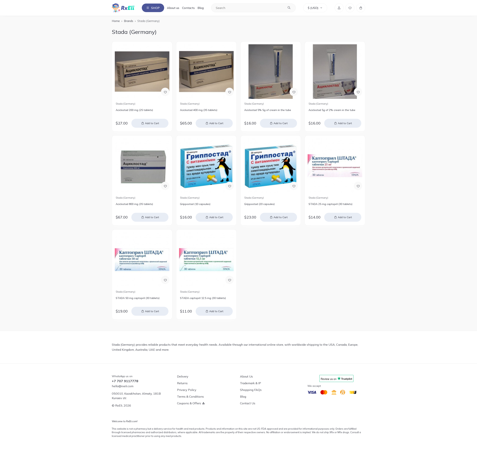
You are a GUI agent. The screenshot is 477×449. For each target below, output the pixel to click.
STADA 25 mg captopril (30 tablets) (330, 204)
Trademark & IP (250, 383)
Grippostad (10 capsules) (195, 204)
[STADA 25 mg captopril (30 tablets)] (335, 165)
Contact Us (247, 403)
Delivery (182, 376)
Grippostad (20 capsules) (259, 204)
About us (173, 7)
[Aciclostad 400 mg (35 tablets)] (206, 71)
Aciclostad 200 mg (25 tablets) (134, 110)
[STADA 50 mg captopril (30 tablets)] (142, 259)
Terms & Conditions (190, 396)
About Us (246, 376)
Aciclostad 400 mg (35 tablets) (198, 110)
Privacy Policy (186, 389)
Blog (201, 7)
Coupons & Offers (189, 403)
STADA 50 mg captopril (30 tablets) (137, 298)
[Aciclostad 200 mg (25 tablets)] (142, 71)
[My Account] (339, 7)
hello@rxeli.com (122, 386)
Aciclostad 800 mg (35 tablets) (134, 204)
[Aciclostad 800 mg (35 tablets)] (142, 165)
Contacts (188, 7)
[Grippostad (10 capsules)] (206, 165)
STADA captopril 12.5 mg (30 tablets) (203, 298)
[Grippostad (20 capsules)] (270, 165)
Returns (182, 383)
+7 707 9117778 (125, 381)
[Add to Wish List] (165, 92)
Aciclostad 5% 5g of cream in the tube (267, 110)
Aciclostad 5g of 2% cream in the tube (332, 110)
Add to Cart (152, 123)
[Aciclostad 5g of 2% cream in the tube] (335, 71)
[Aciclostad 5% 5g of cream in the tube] (270, 71)
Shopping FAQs (251, 389)
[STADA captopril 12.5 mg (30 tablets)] (206, 259)
